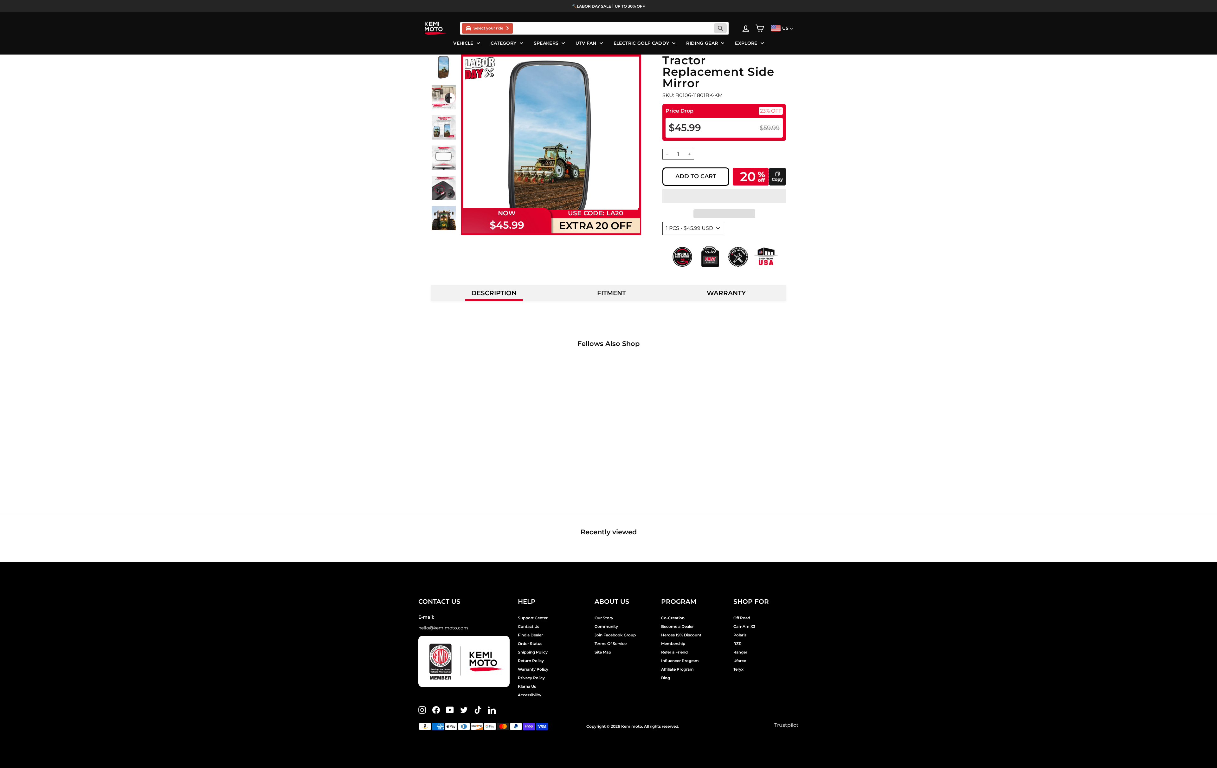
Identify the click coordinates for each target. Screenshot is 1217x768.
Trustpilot (786, 725)
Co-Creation (673, 617)
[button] (724, 196)
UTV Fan (586, 43)
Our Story (604, 617)
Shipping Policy (533, 652)
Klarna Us (527, 686)
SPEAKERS (546, 43)
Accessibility (529, 695)
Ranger (740, 652)
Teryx (738, 669)
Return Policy (531, 660)
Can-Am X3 (744, 626)
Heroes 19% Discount (681, 635)
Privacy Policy (531, 677)
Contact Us (528, 626)
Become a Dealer (677, 626)
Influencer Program (680, 660)
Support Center (533, 617)
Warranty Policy (533, 669)
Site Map (603, 652)
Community (606, 626)
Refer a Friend (674, 652)
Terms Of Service (611, 643)
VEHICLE (463, 43)
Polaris (739, 635)
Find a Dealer (530, 635)
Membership (673, 643)
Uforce (739, 660)
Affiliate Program (677, 669)
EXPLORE (746, 43)
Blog (665, 677)
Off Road (741, 617)
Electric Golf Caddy (641, 43)
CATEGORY (504, 43)
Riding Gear (702, 43)
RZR (737, 643)
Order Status (530, 643)
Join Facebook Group (615, 635)
